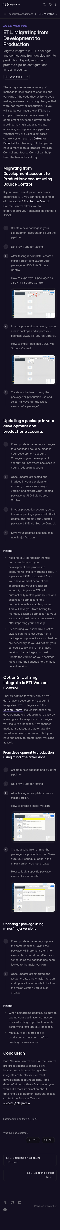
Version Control (13, 710)
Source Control (39, 201)
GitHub (38, 138)
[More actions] (55, 4)
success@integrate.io (16, 1103)
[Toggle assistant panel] (50, 4)
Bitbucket (9, 143)
